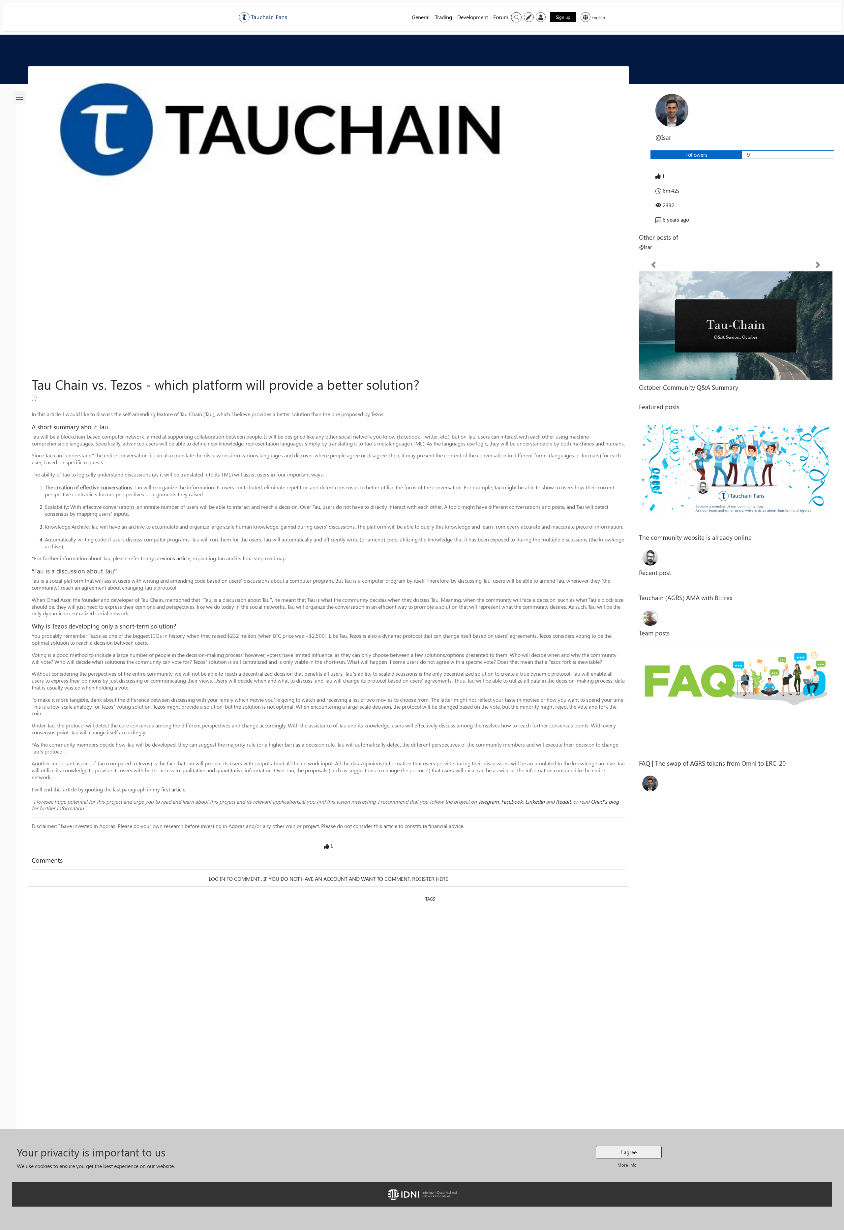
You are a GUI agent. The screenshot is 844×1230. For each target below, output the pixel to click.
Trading (443, 17)
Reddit (563, 801)
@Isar (645, 246)
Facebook (512, 801)
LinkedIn (535, 801)
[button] (653, 329)
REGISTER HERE (430, 878)
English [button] (598, 17)
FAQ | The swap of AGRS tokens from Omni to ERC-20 (712, 763)
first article (173, 789)
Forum (500, 17)
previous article (172, 558)
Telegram (488, 801)
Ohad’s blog (605, 801)
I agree (629, 1152)
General (421, 17)
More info (627, 1165)
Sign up (563, 17)
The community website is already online (695, 537)
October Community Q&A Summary (688, 387)
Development (472, 17)
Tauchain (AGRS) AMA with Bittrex (686, 597)
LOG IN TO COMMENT (234, 878)
